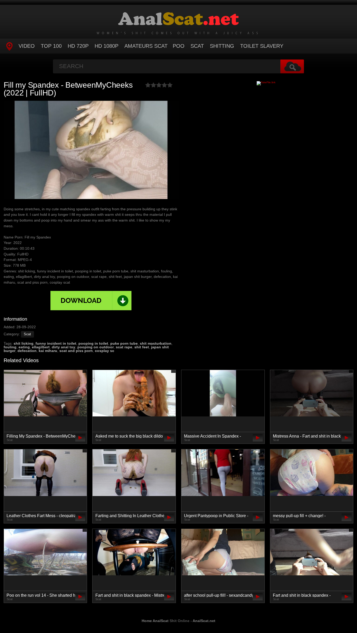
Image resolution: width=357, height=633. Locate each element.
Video (27, 46)
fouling (10, 347)
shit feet (141, 347)
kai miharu (48, 351)
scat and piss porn (76, 351)
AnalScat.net (204, 621)
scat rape (124, 347)
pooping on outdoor (95, 347)
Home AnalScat (155, 621)
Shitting (222, 46)
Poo (179, 46)
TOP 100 (51, 46)
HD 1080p (106, 46)
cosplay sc (104, 351)
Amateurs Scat (146, 46)
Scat (197, 46)
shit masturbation (155, 343)
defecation (27, 351)
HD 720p (78, 46)
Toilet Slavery (261, 46)
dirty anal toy (63, 347)
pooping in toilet (93, 343)
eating (24, 347)
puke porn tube (124, 343)
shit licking (23, 343)
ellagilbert (41, 347)
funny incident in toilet (56, 343)
